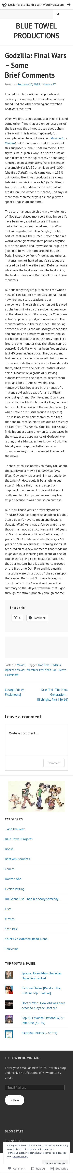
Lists (8, 909)
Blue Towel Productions (36, 30)
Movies (21, 665)
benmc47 (50, 84)
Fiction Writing (14, 889)
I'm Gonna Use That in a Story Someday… (32, 899)
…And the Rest (15, 829)
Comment (54, 763)
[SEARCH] (58, 14)
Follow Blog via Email (23, 1058)
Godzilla (56, 665)
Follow (14, 1100)
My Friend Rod (48, 670)
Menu (68, 14)
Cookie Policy (20, 1156)
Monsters (32, 670)
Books (9, 849)
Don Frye (43, 665)
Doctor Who (13, 879)
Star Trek (11, 929)
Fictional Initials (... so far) (39, 1033)
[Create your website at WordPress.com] (36, 4)
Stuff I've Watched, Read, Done (26, 939)
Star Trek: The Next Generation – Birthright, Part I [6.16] (52, 694)
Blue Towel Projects (19, 839)
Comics (9, 869)
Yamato (10, 143)
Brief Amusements (17, 859)
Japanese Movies (15, 670)
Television (11, 949)
